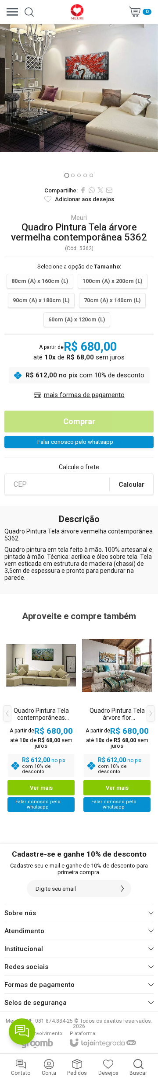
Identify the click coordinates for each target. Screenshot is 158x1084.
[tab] (66, 175)
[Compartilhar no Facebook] (83, 190)
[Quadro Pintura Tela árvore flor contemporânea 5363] (117, 720)
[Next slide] (148, 103)
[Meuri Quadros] (76, 11)
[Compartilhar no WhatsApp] (92, 190)
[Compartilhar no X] (100, 190)
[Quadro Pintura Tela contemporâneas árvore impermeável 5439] (41, 720)
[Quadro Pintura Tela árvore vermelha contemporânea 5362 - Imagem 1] (79, 88)
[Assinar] (122, 888)
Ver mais (41, 787)
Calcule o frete (79, 467)
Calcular (131, 484)
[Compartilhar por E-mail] (109, 190)
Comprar (79, 421)
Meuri (79, 218)
